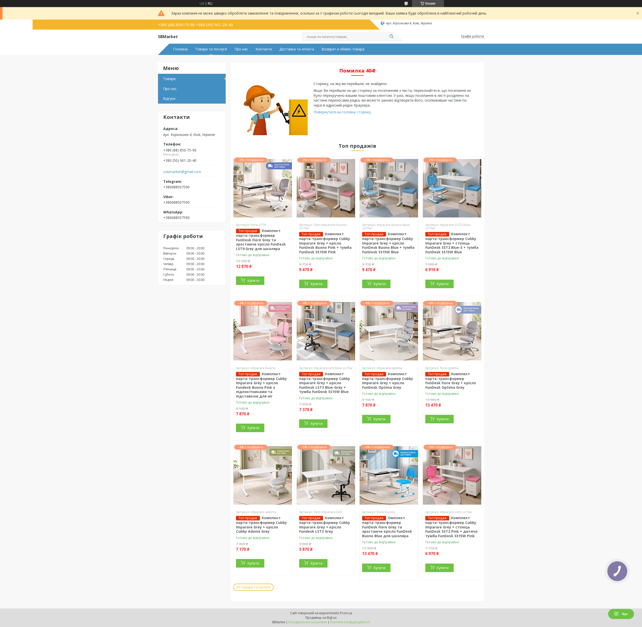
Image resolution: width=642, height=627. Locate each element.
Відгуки (169, 98)
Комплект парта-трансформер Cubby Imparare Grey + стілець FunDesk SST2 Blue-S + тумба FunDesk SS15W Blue (451, 242)
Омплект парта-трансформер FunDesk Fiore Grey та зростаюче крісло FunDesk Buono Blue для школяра (387, 526)
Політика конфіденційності (350, 622)
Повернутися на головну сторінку (342, 112)
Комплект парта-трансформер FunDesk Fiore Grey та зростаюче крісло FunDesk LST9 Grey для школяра (261, 239)
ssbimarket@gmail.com (182, 172)
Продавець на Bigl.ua (321, 617)
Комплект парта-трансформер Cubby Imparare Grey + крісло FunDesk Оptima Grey (387, 380)
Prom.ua (346, 613)
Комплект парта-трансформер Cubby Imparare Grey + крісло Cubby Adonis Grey (261, 524)
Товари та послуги (211, 49)
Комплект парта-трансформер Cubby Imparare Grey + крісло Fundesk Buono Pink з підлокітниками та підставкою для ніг (261, 385)
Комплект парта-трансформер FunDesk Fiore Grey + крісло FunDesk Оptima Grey (450, 380)
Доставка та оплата (296, 49)
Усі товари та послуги (253, 587)
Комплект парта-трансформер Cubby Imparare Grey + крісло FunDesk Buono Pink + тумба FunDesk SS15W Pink (325, 242)
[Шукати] (391, 36)
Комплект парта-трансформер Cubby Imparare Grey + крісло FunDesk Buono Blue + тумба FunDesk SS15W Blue (388, 242)
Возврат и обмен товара (343, 49)
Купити (253, 280)
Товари (169, 78)
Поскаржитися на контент (307, 622)
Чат (625, 614)
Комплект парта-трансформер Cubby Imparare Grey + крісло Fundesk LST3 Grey (324, 524)
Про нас (241, 49)
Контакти (264, 49)
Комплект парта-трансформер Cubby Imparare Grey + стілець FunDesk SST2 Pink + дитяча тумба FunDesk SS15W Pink (451, 526)
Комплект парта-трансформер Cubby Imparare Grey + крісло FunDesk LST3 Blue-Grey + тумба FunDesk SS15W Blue (324, 382)
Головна (180, 49)
